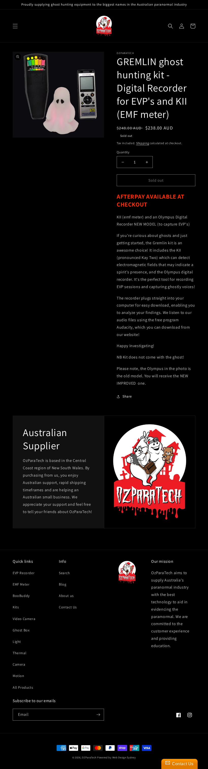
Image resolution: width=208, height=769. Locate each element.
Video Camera (24, 618)
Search (64, 573)
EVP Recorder (23, 573)
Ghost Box (21, 630)
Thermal (19, 653)
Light (17, 641)
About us (66, 595)
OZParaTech (89, 757)
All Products (23, 687)
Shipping (142, 143)
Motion (18, 675)
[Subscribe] (98, 715)
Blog (62, 584)
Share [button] (127, 396)
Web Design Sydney (124, 757)
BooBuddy (21, 595)
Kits (16, 607)
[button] (15, 26)
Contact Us (68, 607)
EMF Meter (21, 584)
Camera (19, 664)
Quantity (123, 152)
